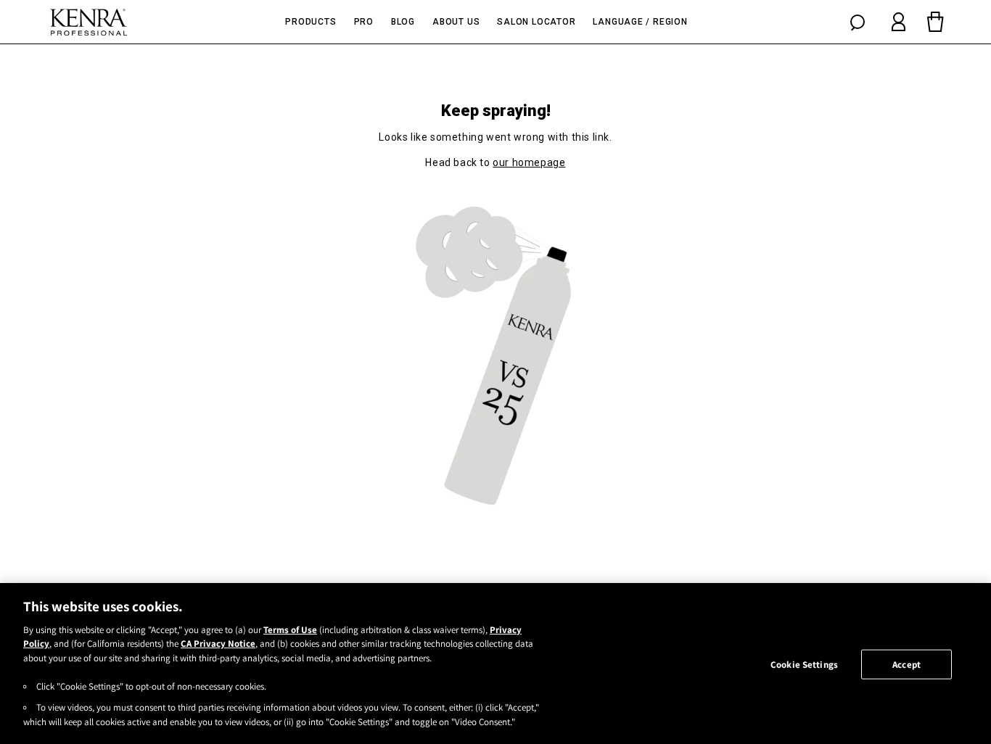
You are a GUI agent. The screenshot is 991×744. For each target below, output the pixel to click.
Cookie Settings (804, 664)
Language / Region (640, 22)
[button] (857, 22)
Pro (364, 22)
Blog (403, 22)
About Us (456, 22)
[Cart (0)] (935, 22)
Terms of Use (290, 630)
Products (310, 22)
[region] (495, 663)
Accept (906, 664)
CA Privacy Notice (218, 644)
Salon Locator (536, 22)
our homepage (529, 162)
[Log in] (898, 21)
